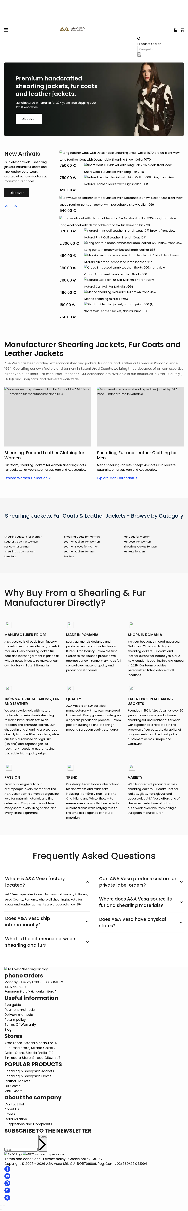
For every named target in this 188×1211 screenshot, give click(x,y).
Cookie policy (79, 1159)
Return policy (15, 1019)
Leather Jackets (17, 1081)
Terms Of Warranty (20, 1024)
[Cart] (182, 29)
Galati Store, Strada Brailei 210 (28, 1052)
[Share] (1, 1205)
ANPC (97, 1159)
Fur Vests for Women (137, 541)
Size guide (12, 1004)
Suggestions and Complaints (28, 1124)
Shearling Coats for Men (19, 551)
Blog (8, 1029)
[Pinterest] (7, 1185)
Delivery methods (18, 1014)
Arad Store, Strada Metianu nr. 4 (30, 1043)
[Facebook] (7, 1170)
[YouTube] (7, 1178)
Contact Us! (14, 1104)
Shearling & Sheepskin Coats (27, 1076)
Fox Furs (69, 556)
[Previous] (6, 207)
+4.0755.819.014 (15, 987)
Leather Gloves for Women (81, 546)
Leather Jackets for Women (82, 541)
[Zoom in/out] (4, 1205)
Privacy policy (54, 1159)
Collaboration (15, 1119)
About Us (11, 1109)
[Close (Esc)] (0, 1205)
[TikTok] (7, 1199)
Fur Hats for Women (17, 546)
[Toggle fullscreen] (3, 1205)
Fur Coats (12, 1086)
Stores (9, 1114)
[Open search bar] (139, 39)
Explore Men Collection (115, 478)
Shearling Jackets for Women (23, 537)
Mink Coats (13, 1091)
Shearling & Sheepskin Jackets (29, 1071)
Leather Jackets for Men (79, 551)
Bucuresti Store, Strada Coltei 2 (30, 1047)
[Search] (139, 54)
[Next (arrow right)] (1, 1209)
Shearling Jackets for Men (140, 546)
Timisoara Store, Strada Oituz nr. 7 (32, 1057)
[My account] (175, 29)
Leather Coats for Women (21, 541)
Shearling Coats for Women (82, 537)
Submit (43, 1136)
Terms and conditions (22, 1159)
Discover (28, 118)
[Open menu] (6, 30)
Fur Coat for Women (137, 537)
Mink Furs (10, 556)
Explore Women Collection (26, 478)
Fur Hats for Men (134, 551)
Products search (149, 44)
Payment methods (19, 1009)
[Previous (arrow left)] (0, 1209)
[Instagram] (7, 1192)
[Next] (16, 207)
